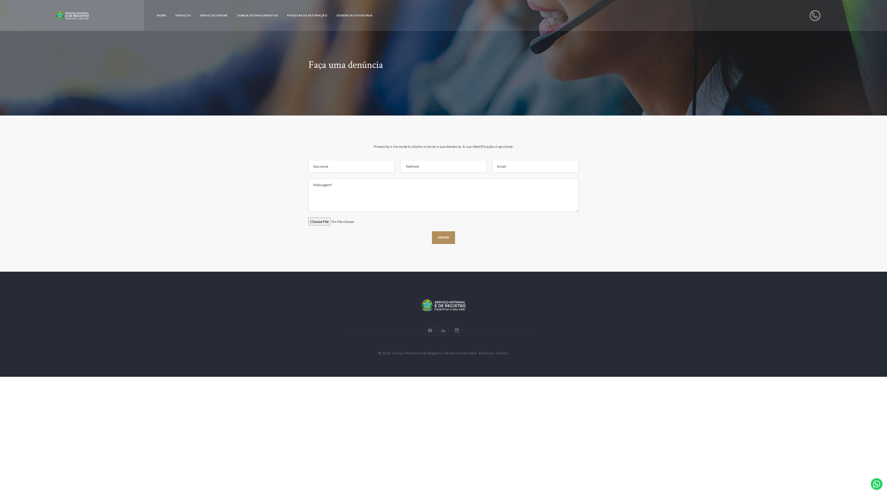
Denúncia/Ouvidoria (354, 15)
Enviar (443, 237)
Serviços (183, 15)
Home (161, 15)
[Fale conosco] (815, 15)
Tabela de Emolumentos (257, 15)
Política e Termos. (494, 353)
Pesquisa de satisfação (307, 15)
